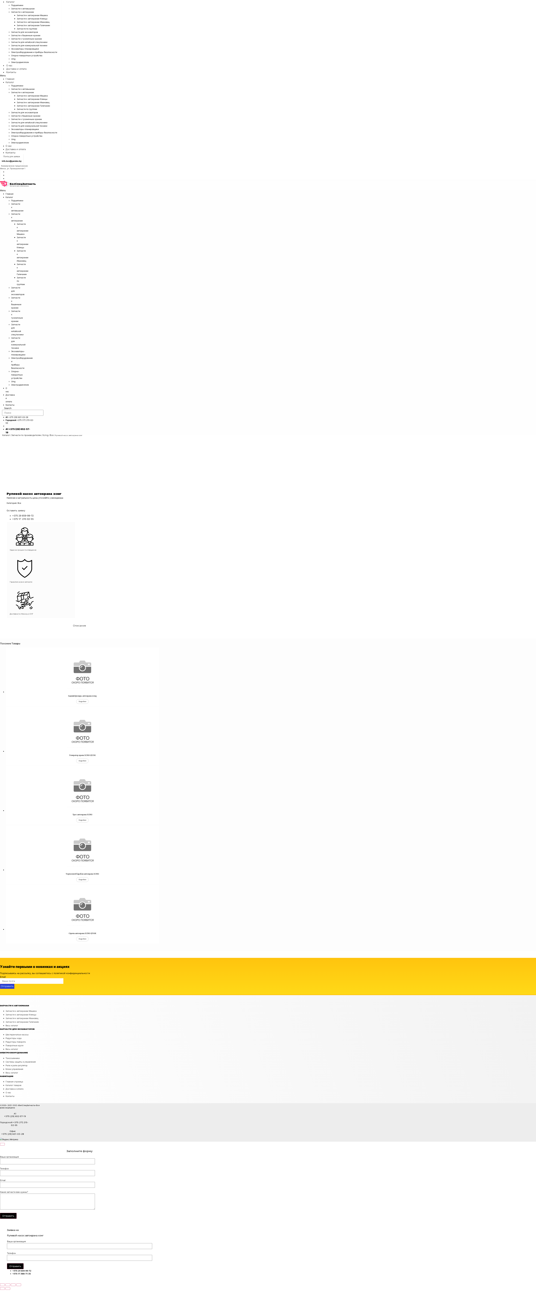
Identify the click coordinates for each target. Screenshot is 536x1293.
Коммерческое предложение (14, 166)
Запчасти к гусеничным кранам (26, 39)
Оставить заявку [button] (16, 510)
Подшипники (17, 5)
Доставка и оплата (16, 68)
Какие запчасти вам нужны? (14, 1192)
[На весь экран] (13, 1285)
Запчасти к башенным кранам (25, 35)
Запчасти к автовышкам (23, 8)
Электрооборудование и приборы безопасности (34, 52)
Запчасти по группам (27, 28)
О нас (9, 65)
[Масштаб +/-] (18, 1285)
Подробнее (82, 701)
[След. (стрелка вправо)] (7, 1288)
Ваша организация (9, 1157)
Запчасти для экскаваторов (24, 32)
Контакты (11, 72)
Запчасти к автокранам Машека (32, 15)
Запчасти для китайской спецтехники (29, 42)
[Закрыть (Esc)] (2, 1285)
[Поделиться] (7, 1285)
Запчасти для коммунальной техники (29, 45)
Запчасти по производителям (26, 435)
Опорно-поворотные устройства (26, 55)
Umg (13, 59)
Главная (10, 78)
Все (52, 435)
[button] (31, 75)
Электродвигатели (20, 62)
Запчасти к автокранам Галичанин (33, 25)
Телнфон (4, 1169)
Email (3, 977)
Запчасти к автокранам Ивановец (33, 22)
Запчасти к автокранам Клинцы (32, 18)
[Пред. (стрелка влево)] (2, 1288)
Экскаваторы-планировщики (25, 49)
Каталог (10, 1)
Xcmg (45, 435)
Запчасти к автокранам (22, 12)
